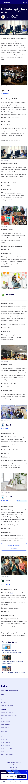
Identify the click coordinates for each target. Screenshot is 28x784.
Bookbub (12, 233)
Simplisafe (13, 510)
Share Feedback (5, 724)
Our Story (4, 697)
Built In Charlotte (6, 739)
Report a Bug (5, 727)
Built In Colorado (5, 745)
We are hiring (22, 501)
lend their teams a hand (10, 50)
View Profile (5, 93)
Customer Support (6, 721)
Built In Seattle (5, 757)
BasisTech (10, 295)
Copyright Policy (14, 767)
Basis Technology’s (15, 307)
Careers (3, 700)
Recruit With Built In (7, 712)
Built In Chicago (5, 742)
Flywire (12, 167)
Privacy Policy (14, 769)
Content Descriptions (7, 705)
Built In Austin (5, 734)
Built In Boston (5, 737)
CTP (7, 90)
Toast (11, 368)
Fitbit (8, 581)
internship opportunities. (17, 635)
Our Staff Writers (6, 702)
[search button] (21, 2)
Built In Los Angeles (6, 748)
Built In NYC (4, 751)
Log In (25, 2)
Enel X (8, 425)
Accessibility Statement (14, 764)
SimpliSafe (10, 497)
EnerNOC (13, 437)
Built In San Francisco (7, 754)
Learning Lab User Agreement (14, 762)
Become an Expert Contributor (9, 715)
